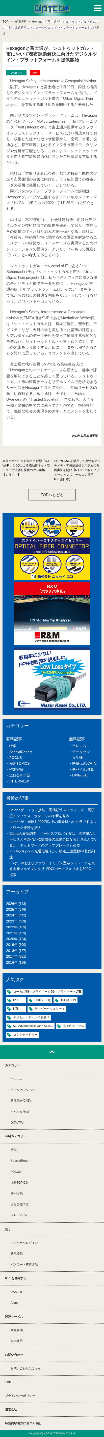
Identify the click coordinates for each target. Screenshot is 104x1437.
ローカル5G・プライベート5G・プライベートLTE (47, 991)
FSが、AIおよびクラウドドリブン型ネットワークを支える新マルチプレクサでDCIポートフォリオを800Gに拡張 (52, 869)
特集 (12, 746)
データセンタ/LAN (23, 1090)
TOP (8, 1382)
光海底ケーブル (73, 1026)
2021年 (12, 933)
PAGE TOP (52, 1052)
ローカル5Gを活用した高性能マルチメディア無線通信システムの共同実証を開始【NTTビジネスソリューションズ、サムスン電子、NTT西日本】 (77, 470)
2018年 (12, 951)
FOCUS (15, 758)
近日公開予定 (20, 775)
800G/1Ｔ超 (43, 1000)
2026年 (12, 904)
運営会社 (11, 1409)
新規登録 (17, 1253)
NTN (16, 1008)
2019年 (12, 945)
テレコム (79, 746)
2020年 (12, 939)
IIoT (15, 1000)
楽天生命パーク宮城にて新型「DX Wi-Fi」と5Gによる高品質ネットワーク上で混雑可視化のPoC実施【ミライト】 (26, 467)
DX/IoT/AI (80, 775)
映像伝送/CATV (84, 763)
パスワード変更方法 (24, 1264)
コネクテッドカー (25, 1034)
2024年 (12, 915)
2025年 (12, 909)
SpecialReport (20, 752)
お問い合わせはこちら (26, 1368)
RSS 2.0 (16, 1292)
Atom (14, 1303)
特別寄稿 (16, 769)
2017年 (12, 956)
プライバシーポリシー (20, 1396)
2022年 (12, 927)
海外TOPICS (19, 763)
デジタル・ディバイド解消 (31, 1017)
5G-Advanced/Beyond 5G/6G (33, 1026)
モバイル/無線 (83, 769)
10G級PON (68, 1000)
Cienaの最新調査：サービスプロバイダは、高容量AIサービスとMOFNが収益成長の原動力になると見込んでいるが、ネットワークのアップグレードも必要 (53, 839)
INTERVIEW (19, 781)
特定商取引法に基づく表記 (23, 1423)
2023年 (12, 921)
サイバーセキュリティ (50, 1008)
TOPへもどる (52, 495)
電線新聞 (17, 1330)
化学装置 (17, 1341)
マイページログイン (24, 1242)
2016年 (12, 962)
